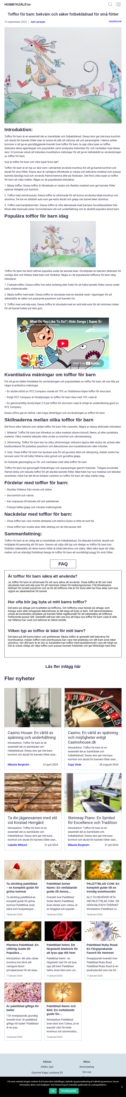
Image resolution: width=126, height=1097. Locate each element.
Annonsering (86, 1066)
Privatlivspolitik (68, 1091)
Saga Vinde (74, 764)
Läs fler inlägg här (63, 666)
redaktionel (115, 21)
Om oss (86, 1072)
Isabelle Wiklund (17, 845)
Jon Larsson (38, 21)
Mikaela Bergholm (18, 764)
